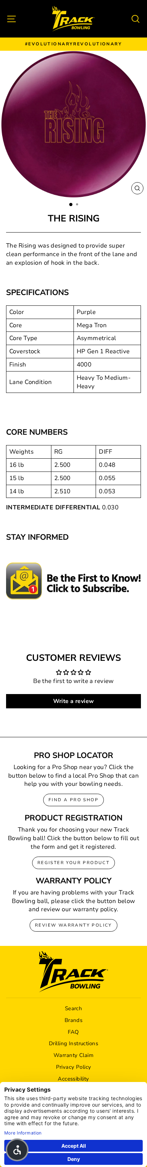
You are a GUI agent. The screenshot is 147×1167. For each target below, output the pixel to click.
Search (73, 1008)
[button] (17, 1149)
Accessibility (73, 1078)
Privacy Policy (73, 1067)
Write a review (73, 701)
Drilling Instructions (73, 1043)
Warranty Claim (73, 1055)
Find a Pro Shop (73, 800)
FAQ (73, 1032)
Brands (74, 1020)
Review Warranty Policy (73, 925)
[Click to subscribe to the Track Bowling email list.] (73, 581)
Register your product (73, 863)
